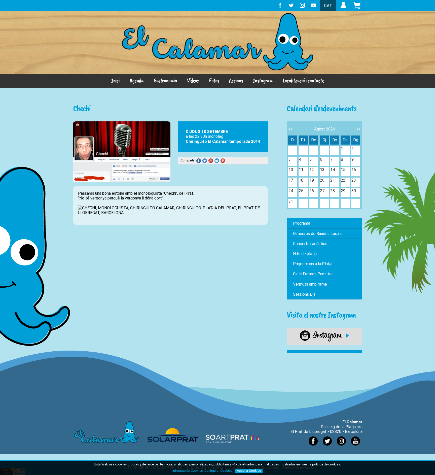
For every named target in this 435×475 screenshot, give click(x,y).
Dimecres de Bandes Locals (317, 233)
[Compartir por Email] (217, 160)
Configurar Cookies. (219, 470)
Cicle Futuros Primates (313, 274)
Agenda (136, 80)
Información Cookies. (188, 470)
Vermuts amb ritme (310, 284)
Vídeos (193, 80)
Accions (236, 80)
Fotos (214, 80)
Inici (115, 80)
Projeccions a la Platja (312, 263)
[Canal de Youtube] (355, 446)
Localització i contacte (303, 80)
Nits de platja (305, 253)
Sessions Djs (304, 294)
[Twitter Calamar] (327, 446)
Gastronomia (165, 80)
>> (358, 129)
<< (290, 129)
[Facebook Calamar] (313, 446)
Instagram (263, 80)
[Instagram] (324, 340)
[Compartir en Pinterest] (224, 160)
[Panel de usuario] (343, 8)
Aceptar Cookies (249, 470)
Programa (301, 223)
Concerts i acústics (310, 243)
